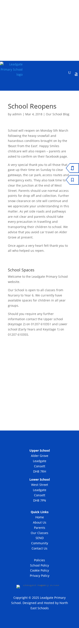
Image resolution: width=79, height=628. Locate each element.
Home (39, 517)
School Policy (39, 565)
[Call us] (34, 36)
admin (17, 114)
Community (39, 543)
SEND (40, 538)
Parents (39, 528)
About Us (39, 522)
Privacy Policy (39, 576)
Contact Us (39, 548)
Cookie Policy (39, 570)
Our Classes (39, 533)
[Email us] (45, 36)
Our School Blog (57, 114)
